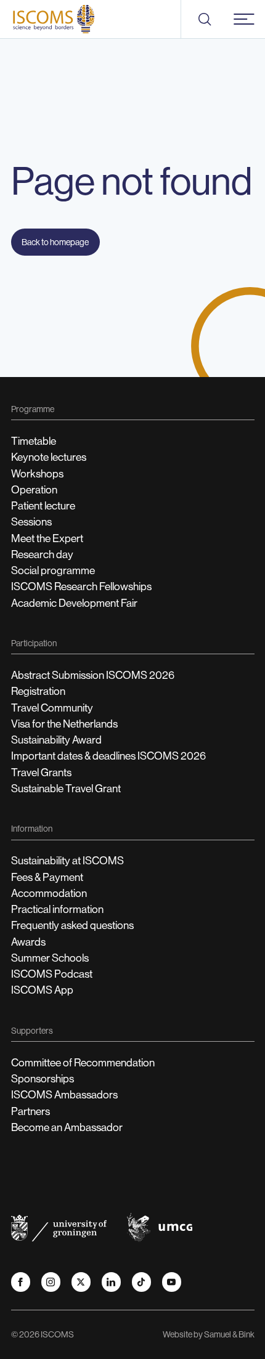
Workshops (37, 474)
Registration (38, 691)
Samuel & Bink (229, 1334)
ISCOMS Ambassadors (64, 1094)
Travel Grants (41, 772)
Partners (30, 1111)
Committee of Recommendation (83, 1062)
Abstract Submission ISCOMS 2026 (92, 675)
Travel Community (52, 708)
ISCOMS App (42, 990)
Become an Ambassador (67, 1127)
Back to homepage (55, 242)
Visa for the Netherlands (64, 724)
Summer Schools (50, 958)
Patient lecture (43, 506)
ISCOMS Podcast (51, 974)
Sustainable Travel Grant (66, 788)
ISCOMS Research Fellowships (81, 586)
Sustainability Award (56, 740)
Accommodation (49, 893)
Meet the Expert (47, 538)
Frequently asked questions (72, 925)
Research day (42, 554)
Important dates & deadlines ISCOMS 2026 (108, 756)
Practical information (57, 909)
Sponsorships (42, 1078)
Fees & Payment (47, 877)
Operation (34, 490)
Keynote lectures (48, 457)
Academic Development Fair (74, 603)
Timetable (33, 441)
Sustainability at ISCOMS (67, 860)
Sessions (31, 522)
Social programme (53, 570)
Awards (28, 942)
